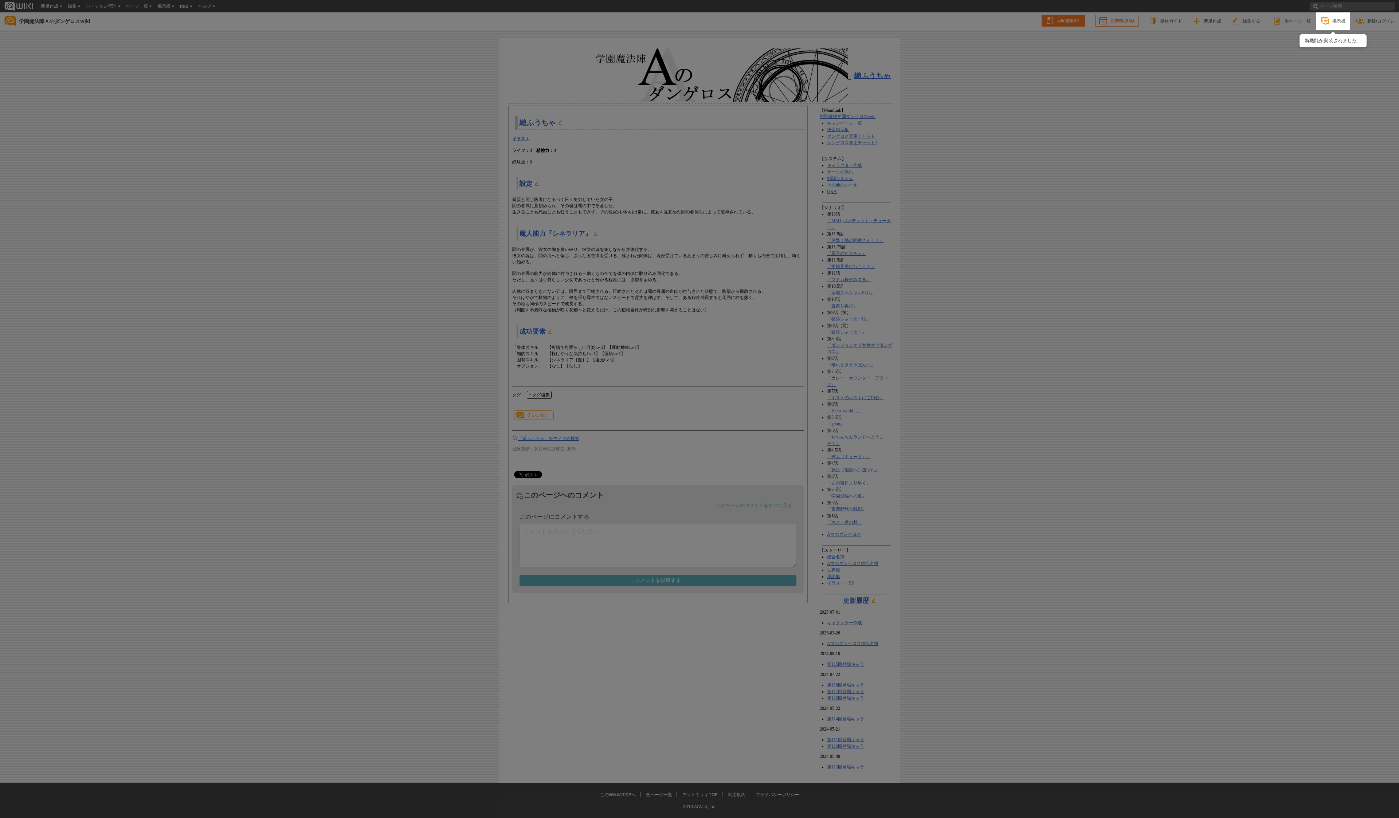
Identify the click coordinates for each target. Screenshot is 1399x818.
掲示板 (1338, 21)
